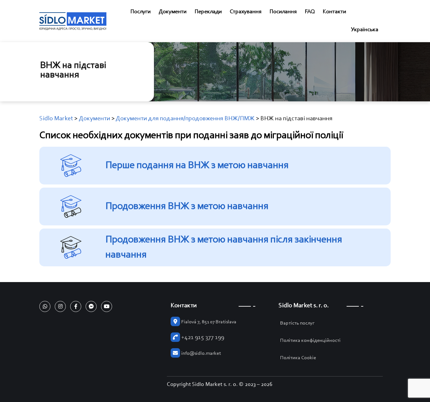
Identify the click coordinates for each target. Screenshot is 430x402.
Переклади (208, 12)
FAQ (310, 12)
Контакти (334, 12)
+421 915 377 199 (202, 337)
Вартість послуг (297, 323)
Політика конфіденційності (310, 340)
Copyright (179, 385)
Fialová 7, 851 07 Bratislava (208, 322)
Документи (173, 12)
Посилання (283, 12)
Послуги (140, 12)
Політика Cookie (298, 357)
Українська (364, 30)
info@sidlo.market (201, 353)
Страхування (246, 12)
